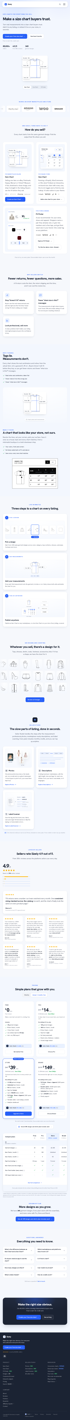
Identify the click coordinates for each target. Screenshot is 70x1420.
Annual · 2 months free (39, 995)
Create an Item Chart (15, 199)
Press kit (55, 1414)
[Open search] (60, 4)
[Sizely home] (8, 4)
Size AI (8, 1384)
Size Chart (35, 87)
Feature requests (29, 1416)
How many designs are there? (14, 1268)
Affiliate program (8, 1404)
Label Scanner (31, 1371)
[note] (12, 1097)
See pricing (47, 1317)
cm (59, 149)
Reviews (5, 1396)
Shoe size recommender (55, 1376)
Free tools (52, 1374)
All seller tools (29, 1374)
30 (34, 1148)
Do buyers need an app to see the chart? (16, 1260)
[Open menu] (64, 4)
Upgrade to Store (18, 1113)
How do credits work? (45, 1275)
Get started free (18, 1052)
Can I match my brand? (45, 1268)
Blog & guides (52, 1379)
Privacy (42, 1414)
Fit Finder (43, 87)
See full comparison (34, 1183)
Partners (5, 1398)
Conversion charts (56, 1366)
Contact (5, 1406)
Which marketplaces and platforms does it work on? (49, 1250)
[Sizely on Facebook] (4, 1356)
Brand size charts (55, 1368)
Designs (6, 1374)
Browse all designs (35, 700)
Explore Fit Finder (45, 241)
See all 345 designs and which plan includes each (35, 1219)
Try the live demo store (48, 247)
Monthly (26, 995)
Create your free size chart (15, 36)
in (56, 149)
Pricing (5, 1381)
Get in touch (41, 1281)
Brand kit (5, 1401)
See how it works (36, 36)
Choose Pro (51, 1052)
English (29, 1414)
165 (42, 1148)
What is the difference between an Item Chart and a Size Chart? (16, 1250)
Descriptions (30, 1368)
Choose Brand (51, 1113)
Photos (29, 1366)
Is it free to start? (43, 1259)
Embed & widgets (8, 1379)
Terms (36, 1414)
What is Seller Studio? (12, 1275)
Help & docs (52, 1381)
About (4, 1393)
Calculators (51, 1371)
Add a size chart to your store (51, 199)
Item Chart (27, 87)
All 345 (53, 1148)
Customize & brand (8, 1376)
